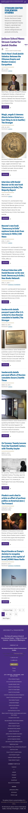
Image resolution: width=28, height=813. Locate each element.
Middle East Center (14, 744)
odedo (10, 71)
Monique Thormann (14, 284)
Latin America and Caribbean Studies (14, 741)
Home (2, 49)
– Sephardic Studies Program (14, 757)
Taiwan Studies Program (14, 760)
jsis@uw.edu (14, 660)
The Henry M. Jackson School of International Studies (12, 637)
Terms (14, 670)
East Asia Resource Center (14, 710)
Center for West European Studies (14, 697)
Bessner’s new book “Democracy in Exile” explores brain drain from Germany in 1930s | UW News (13, 231)
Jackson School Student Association (14, 733)
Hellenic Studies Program (14, 726)
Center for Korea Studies (14, 692)
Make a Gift (14, 664)
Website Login (14, 795)
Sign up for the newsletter (14, 782)
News (6, 48)
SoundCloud (14, 780)
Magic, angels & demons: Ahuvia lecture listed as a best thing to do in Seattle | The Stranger (13, 118)
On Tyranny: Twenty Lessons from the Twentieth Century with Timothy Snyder (14, 446)
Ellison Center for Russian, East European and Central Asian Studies (14, 714)
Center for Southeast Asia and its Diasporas (14, 694)
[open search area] (25, 2)
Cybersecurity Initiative (14, 705)
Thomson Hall (18, 653)
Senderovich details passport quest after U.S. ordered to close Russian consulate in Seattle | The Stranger (13, 314)
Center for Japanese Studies (14, 736)
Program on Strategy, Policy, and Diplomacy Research (14, 747)
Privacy (14, 668)
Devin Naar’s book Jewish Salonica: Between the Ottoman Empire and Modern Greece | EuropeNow (12, 59)
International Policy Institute (14, 728)
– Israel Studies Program (14, 754)
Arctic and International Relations (14, 681)
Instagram (14, 775)
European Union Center (14, 717)
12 (16, 614)
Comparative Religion (14, 702)
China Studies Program (14, 700)
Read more (5, 107)
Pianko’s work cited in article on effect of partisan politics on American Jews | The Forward (13, 499)
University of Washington (14, 630)
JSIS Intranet (14, 792)
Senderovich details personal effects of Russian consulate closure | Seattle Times (13, 376)
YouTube (14, 777)
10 (10, 614)
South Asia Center (14, 749)
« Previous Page (7, 610)
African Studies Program (14, 679)
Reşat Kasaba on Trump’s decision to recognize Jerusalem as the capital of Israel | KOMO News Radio (13, 555)
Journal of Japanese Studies (14, 739)
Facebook (14, 767)
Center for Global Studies (14, 687)
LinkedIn (14, 772)
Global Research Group (14, 723)
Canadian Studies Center (14, 684)
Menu (26, 44)
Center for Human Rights (14, 689)
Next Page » (6, 618)
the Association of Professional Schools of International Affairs (14, 802)
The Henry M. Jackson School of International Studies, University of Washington (12, 1)
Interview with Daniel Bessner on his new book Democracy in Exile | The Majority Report (12, 186)
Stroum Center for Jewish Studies (14, 10)
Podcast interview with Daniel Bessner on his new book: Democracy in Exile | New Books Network (13, 274)
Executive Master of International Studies (14, 720)
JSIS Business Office (14, 789)
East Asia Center (14, 708)
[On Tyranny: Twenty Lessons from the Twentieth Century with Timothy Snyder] (14, 465)
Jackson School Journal (14, 731)
